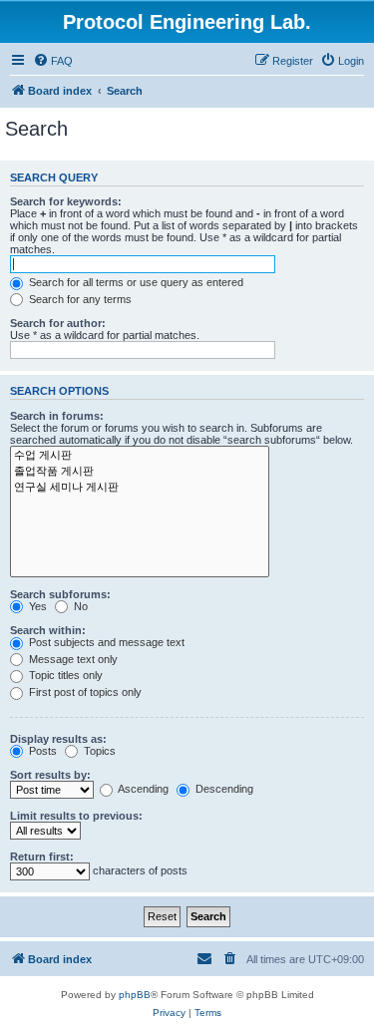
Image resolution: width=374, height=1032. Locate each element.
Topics (98, 751)
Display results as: (58, 739)
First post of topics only (84, 692)
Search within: (48, 630)
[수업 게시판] (139, 456)
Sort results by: (50, 775)
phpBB (135, 994)
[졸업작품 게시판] (139, 472)
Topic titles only (64, 675)
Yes (36, 606)
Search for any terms (79, 299)
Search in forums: (57, 416)
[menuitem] (53, 61)
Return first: (42, 856)
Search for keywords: (66, 201)
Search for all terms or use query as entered (134, 282)
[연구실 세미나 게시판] (139, 488)
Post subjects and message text (105, 642)
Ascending (142, 789)
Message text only (72, 659)
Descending (222, 789)
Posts (41, 751)
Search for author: (58, 323)
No (79, 606)
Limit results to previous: (76, 816)
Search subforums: (60, 594)
